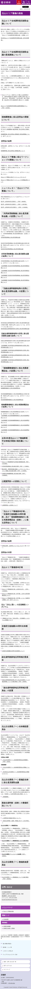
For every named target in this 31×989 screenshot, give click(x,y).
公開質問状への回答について (10, 505)
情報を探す (28, 3)
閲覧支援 (23, 3)
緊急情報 (19, 3)
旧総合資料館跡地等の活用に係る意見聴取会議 (13, 317)
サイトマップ (7, 969)
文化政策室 (5, 919)
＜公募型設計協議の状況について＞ (11, 818)
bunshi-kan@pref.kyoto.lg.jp (9, 899)
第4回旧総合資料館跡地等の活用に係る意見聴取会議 (15, 328)
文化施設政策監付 (15, 936)
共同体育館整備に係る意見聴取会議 (10, 237)
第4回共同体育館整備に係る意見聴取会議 (12, 249)
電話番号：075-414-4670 (9, 896)
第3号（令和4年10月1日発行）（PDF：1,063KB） (14, 207)
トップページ (4, 935)
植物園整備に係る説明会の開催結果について (13, 150)
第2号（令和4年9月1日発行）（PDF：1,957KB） (14, 204)
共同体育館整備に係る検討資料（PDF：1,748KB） (16, 466)
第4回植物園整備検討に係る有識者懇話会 (12, 399)
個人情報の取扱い (7, 943)
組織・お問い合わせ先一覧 (10, 961)
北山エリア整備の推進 (8, 911)
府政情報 (10, 935)
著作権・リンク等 (7, 947)
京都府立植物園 (7, 926)
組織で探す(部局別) (5, 936)
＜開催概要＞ (5, 796)
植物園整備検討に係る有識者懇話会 (10, 388)
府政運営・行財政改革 (18, 935)
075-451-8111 (11, 983)
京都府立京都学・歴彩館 (9, 928)
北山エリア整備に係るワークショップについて (13, 177)
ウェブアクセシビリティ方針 (10, 954)
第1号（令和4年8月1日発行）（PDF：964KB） (14, 201)
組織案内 (27, 935)
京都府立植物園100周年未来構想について (13, 651)
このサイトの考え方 (8, 951)
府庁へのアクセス (8, 965)
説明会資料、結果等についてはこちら (12, 545)
